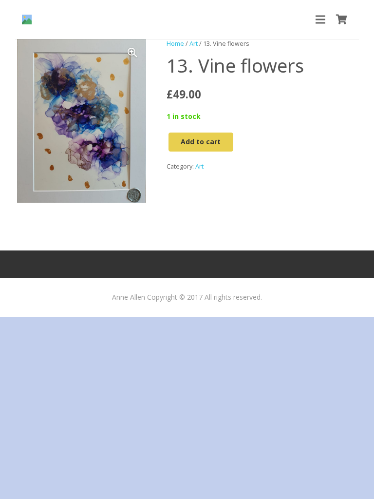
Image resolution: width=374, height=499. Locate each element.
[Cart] (341, 19)
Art (193, 43)
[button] (132, 52)
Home (175, 43)
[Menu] (320, 19)
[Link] (27, 19)
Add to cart (201, 141)
